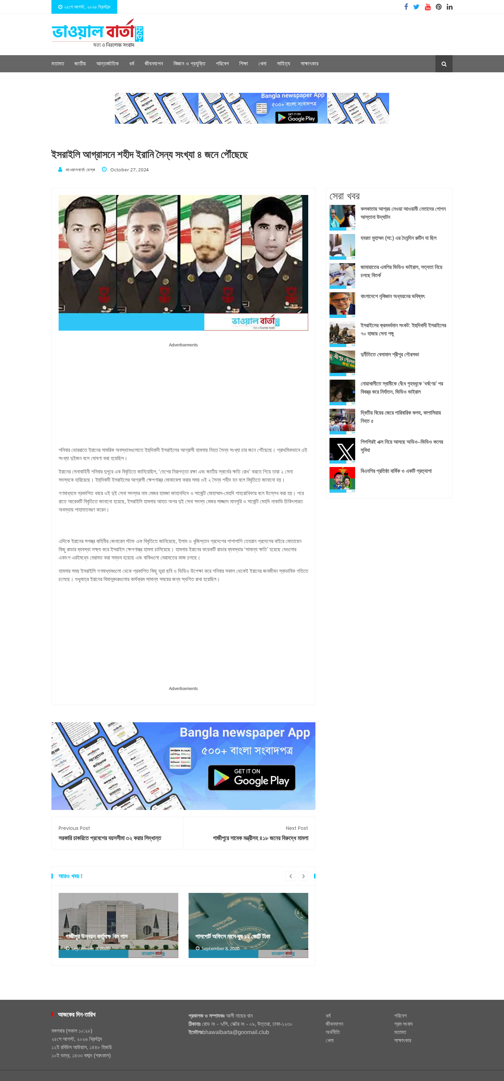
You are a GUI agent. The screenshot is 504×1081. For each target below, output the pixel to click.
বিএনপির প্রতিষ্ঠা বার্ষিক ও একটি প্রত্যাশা (396, 471)
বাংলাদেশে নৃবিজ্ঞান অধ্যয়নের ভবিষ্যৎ (393, 296)
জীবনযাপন (154, 63)
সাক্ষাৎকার (310, 63)
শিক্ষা (243, 63)
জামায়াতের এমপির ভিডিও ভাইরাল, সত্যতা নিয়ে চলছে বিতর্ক (401, 271)
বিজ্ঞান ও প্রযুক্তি (189, 63)
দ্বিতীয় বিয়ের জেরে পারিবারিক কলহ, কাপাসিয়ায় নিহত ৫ (401, 417)
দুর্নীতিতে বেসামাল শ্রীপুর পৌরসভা (390, 354)
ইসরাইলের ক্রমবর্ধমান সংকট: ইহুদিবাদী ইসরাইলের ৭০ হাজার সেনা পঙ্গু (403, 329)
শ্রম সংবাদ (403, 1024)
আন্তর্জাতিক (107, 63)
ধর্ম (131, 63)
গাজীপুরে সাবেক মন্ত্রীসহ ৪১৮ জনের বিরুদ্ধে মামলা (260, 833)
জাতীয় (80, 63)
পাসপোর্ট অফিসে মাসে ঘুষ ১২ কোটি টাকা (232, 936)
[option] (118, 925)
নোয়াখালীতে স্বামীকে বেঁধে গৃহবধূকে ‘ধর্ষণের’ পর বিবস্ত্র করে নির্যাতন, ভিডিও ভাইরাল (402, 388)
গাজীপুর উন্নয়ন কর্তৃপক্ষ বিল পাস (96, 936)
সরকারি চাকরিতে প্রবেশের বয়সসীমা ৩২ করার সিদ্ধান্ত (110, 833)
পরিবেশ (222, 63)
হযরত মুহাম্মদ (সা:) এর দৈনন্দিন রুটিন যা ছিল (398, 238)
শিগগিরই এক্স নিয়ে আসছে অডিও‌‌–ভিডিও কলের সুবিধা (402, 446)
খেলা (263, 63)
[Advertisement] (183, 397)
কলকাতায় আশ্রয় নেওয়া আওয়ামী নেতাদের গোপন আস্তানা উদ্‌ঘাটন (403, 213)
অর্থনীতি (333, 1032)
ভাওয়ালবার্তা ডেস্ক (80, 170)
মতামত (57, 63)
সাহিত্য (283, 63)
